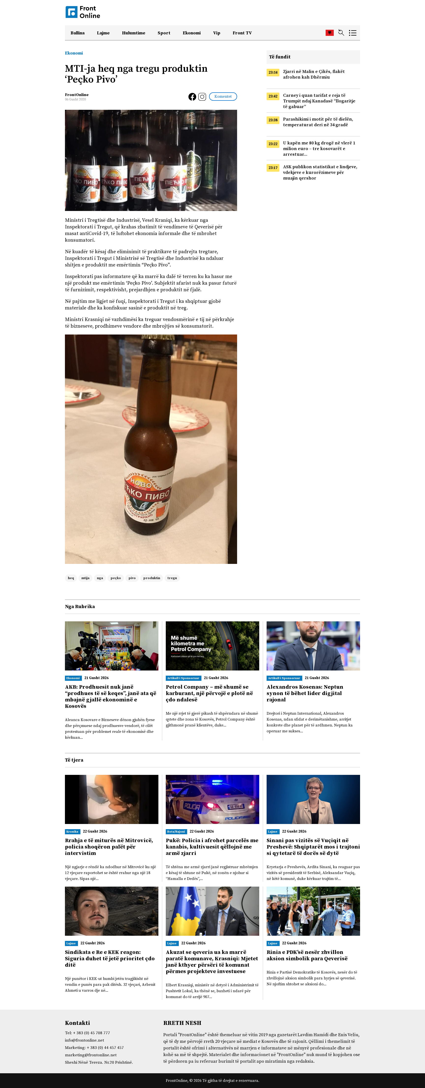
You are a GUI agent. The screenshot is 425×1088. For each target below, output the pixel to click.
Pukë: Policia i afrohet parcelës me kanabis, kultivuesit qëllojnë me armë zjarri (212, 847)
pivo (132, 578)
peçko (115, 578)
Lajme (103, 33)
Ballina (78, 33)
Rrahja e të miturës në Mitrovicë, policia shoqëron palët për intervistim (109, 847)
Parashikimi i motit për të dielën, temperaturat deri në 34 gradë (318, 122)
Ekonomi (192, 33)
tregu (172, 578)
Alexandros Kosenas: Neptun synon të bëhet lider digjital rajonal (305, 693)
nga (100, 578)
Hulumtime (133, 33)
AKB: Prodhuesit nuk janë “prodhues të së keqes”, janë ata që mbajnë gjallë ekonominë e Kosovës (110, 697)
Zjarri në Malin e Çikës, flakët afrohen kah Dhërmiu (314, 74)
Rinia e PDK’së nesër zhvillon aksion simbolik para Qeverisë (307, 955)
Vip (216, 33)
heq (71, 578)
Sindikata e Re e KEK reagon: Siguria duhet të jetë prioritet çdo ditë (110, 958)
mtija (85, 578)
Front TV (242, 33)
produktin (151, 578)
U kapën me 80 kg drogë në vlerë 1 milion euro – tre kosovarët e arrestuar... (319, 148)
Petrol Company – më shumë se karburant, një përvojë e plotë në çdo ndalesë (209, 693)
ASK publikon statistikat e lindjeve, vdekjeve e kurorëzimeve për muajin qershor (320, 172)
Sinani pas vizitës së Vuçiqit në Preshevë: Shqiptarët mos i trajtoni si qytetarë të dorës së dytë (313, 847)
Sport (164, 33)
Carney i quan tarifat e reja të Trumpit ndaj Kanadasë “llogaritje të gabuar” (319, 101)
